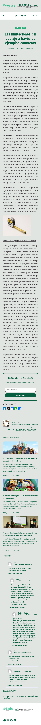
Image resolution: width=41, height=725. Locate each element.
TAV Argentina (28, 5)
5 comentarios (30, 48)
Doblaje (18, 28)
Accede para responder (15, 574)
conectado (22, 696)
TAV (24, 28)
